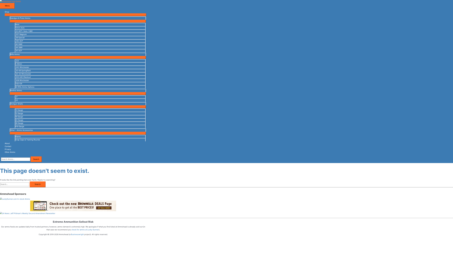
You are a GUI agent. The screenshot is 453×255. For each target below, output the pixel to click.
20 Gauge (19, 120)
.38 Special (20, 37)
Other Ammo (10, 152)
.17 (16, 97)
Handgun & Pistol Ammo (20, 18)
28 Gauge (19, 123)
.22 (16, 100)
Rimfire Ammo (16, 90)
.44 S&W (18, 47)
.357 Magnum (21, 34)
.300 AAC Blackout (23, 77)
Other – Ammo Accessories (21, 130)
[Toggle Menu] (75, 14)
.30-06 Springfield (23, 70)
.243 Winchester (22, 67)
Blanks (18, 136)
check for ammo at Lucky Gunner (85, 230)
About (7, 143)
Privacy (8, 149)
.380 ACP (19, 41)
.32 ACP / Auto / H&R (24, 31)
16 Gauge (19, 117)
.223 (17, 61)
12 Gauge (19, 113)
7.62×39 (18, 84)
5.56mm (18, 64)
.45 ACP (18, 51)
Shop (7, 12)
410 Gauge (19, 126)
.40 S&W (18, 44)
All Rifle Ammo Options (24, 87)
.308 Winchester (22, 80)
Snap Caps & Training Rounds (27, 140)
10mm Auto (20, 28)
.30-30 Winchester (23, 74)
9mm (17, 24)
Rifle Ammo (15, 54)
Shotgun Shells (16, 104)
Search (36, 159)
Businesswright (77, 234)
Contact (8, 146)
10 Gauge (19, 110)
